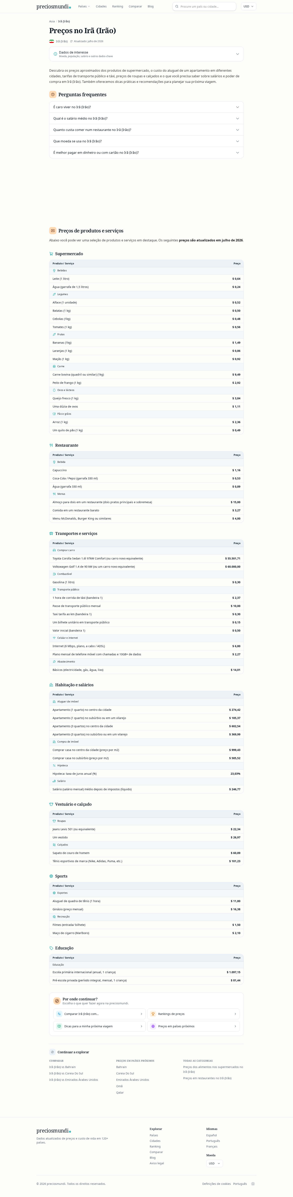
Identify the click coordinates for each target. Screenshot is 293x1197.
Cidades (101, 6)
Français (211, 1146)
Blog (151, 6)
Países (82, 6)
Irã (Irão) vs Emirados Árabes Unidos (73, 1080)
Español (211, 1135)
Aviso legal (157, 1163)
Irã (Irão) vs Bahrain (62, 1067)
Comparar (135, 6)
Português (213, 1141)
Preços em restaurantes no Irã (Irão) (207, 1078)
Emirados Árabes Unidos (132, 1080)
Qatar (120, 1092)
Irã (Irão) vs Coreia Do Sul (66, 1073)
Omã (119, 1086)
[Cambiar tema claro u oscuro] (253, 1183)
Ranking (117, 6)
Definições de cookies (216, 1184)
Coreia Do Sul (125, 1073)
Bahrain (121, 1067)
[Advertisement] (146, 191)
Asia (52, 21)
